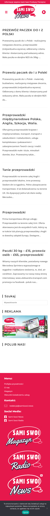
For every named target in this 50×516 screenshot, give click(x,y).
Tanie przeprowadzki (18, 170)
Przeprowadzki (14, 212)
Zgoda (25, 512)
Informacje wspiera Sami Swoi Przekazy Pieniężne (25, 2)
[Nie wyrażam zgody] (47, 508)
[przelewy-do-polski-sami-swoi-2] (25, 326)
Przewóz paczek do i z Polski (24, 72)
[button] (6, 12)
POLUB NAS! (15, 344)
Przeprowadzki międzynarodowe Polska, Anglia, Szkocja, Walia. (21, 119)
